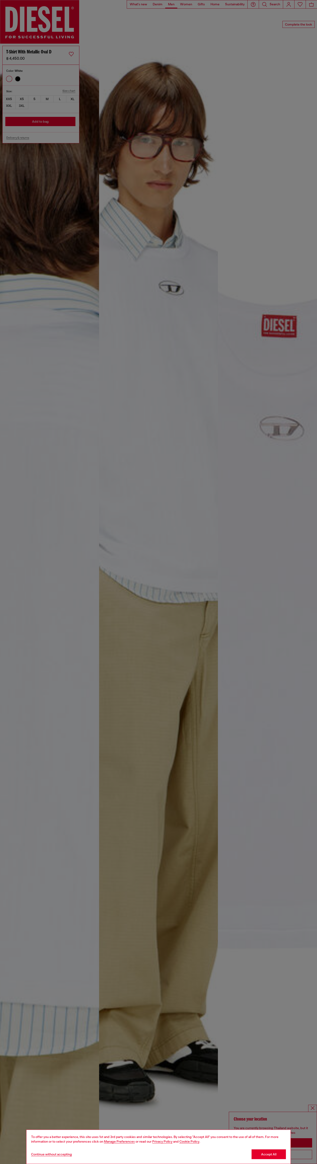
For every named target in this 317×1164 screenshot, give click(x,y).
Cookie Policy (189, 1141)
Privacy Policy (162, 1141)
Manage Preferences (119, 1141)
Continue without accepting (51, 1154)
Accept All (268, 1154)
